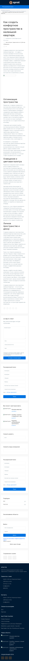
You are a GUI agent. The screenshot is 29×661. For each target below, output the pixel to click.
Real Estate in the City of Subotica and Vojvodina (12, 628)
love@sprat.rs (6, 586)
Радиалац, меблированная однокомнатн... (16, 422)
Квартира (5, 504)
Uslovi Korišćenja (5, 621)
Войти (14, 535)
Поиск (14, 396)
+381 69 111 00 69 (7, 581)
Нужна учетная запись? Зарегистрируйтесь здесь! (14, 539)
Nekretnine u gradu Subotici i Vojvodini (10, 626)
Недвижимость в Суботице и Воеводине (11, 623)
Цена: (4, 392)
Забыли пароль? (7, 541)
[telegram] (10, 557)
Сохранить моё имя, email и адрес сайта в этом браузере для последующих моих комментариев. (13, 354)
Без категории (9, 42)
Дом (4, 501)
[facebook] (5, 557)
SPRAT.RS (5, 588)
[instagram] (14, 557)
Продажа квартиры (17, 409)
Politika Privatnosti (5, 619)
